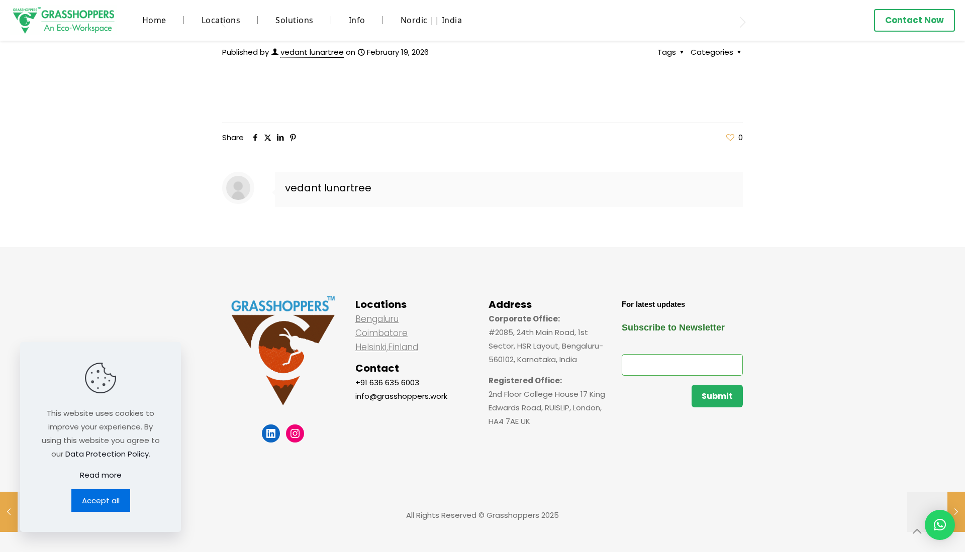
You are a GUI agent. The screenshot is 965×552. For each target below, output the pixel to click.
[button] (940, 525)
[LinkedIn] (271, 433)
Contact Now (914, 20)
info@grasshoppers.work (401, 396)
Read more (101, 475)
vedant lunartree (312, 52)
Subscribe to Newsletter (673, 327)
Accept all (101, 500)
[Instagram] (295, 433)
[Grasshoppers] (63, 20)
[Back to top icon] (916, 531)
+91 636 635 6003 (387, 382)
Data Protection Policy (107, 454)
